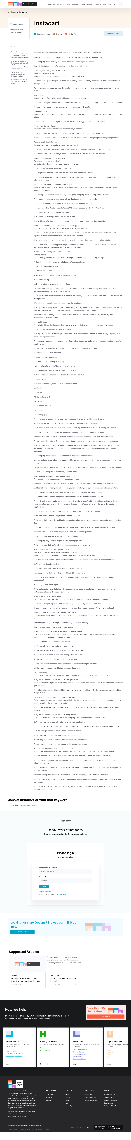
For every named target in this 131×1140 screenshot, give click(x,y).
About (72, 1127)
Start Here (60, 4)
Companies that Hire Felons (14, 1053)
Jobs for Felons (11, 1051)
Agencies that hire (90, 1097)
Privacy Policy (12, 1129)
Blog (104, 4)
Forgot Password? (46, 891)
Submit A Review (113, 34)
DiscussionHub (50, 4)
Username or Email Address (48, 867)
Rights (68, 4)
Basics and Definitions (80, 1049)
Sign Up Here (61, 894)
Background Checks (79, 1059)
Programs (98, 4)
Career (109, 1050)
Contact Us (80, 1127)
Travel (109, 1054)
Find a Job (111, 4)
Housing (90, 4)
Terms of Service (24, 1129)
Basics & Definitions (110, 1094)
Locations (49, 1097)
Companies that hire (91, 1100)
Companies (75, 4)
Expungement (77, 1056)
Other (108, 1057)
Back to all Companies (19, 12)
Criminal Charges (78, 1052)
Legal (83, 4)
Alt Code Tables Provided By (41, 1129)
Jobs (7, 1064)
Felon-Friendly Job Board (14, 1056)
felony (47, 1019)
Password (42, 877)
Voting (68, 1100)
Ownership (110, 1052)
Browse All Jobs (22, 932)
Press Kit (88, 1127)
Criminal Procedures (79, 1054)
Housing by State (45, 1050)
